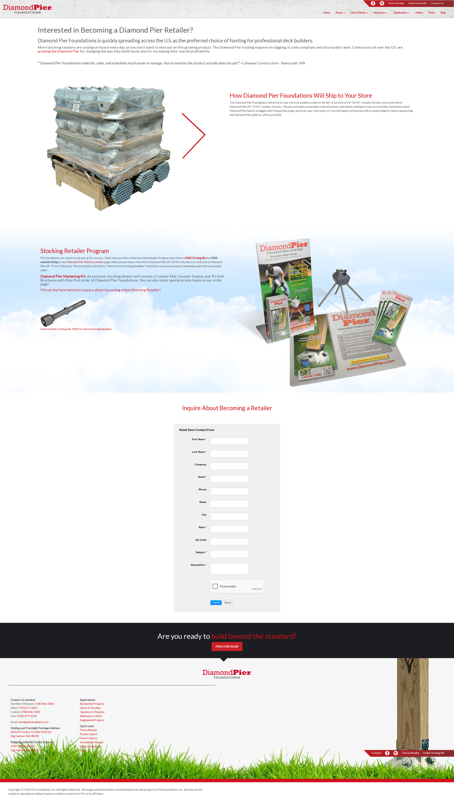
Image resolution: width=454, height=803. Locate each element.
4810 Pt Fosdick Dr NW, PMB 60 (31, 731)
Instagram (382, 3)
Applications (401, 12)
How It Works (88, 738)
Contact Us (437, 3)
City (204, 514)
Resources (380, 12)
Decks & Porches (90, 707)
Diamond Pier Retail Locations (85, 262)
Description (198, 564)
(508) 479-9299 (27, 716)
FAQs (432, 12)
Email (202, 476)
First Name (199, 439)
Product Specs (88, 734)
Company (200, 464)
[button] (216, 602)
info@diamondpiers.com (33, 722)
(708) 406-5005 (44, 703)
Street (202, 502)
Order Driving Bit (417, 3)
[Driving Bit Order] (63, 313)
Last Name (199, 451)
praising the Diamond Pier (58, 51)
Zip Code (200, 539)
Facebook (373, 3)
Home (326, 12)
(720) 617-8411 (28, 707)
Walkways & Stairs (91, 716)
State (202, 527)
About (339, 12)
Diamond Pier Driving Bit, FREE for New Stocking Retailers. (76, 329)
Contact (376, 752)
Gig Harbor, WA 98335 (25, 736)
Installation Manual (91, 742)
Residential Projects (92, 703)
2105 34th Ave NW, (23, 746)
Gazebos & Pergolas (92, 711)
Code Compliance (90, 746)
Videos (419, 12)
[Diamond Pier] (27, 9)
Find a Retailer (396, 3)
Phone (202, 489)
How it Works (358, 12)
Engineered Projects (92, 720)
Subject (201, 552)
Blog (443, 12)
